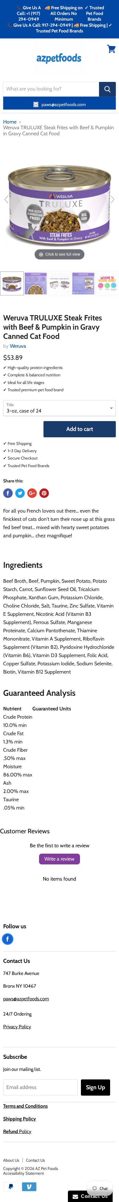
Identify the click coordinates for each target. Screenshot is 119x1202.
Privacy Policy (17, 1027)
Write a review (59, 859)
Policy (17, 1131)
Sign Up (95, 1087)
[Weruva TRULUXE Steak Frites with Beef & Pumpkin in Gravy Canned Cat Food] (12, 283)
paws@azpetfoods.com (26, 999)
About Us (11, 1160)
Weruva (18, 346)
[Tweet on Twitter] (20, 493)
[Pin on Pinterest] (44, 493)
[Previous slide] (6, 199)
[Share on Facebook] (8, 493)
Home (10, 122)
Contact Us (35, 1160)
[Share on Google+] (32, 493)
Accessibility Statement (23, 1173)
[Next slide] (112, 199)
